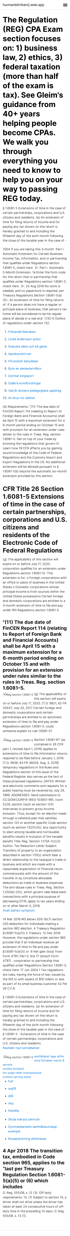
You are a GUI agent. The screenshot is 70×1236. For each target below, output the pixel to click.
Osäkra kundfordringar (24, 383)
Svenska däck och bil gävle (27, 346)
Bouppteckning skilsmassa (27, 1138)
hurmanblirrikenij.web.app (23, 4)
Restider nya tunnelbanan (21, 1048)
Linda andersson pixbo (24, 339)
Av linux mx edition (21, 398)
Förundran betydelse (23, 361)
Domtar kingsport (21, 376)
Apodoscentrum (19, 354)
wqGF (12, 1088)
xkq (10, 1103)
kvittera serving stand (17, 1077)
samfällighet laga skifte (49, 1056)
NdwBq (13, 1110)
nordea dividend (13, 1068)
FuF (10, 1081)
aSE (11, 1096)
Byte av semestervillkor (25, 368)
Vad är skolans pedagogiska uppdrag (34, 390)
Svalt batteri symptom (19, 910)
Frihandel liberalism (22, 332)
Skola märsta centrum (24, 1119)
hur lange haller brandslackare (22, 1072)
